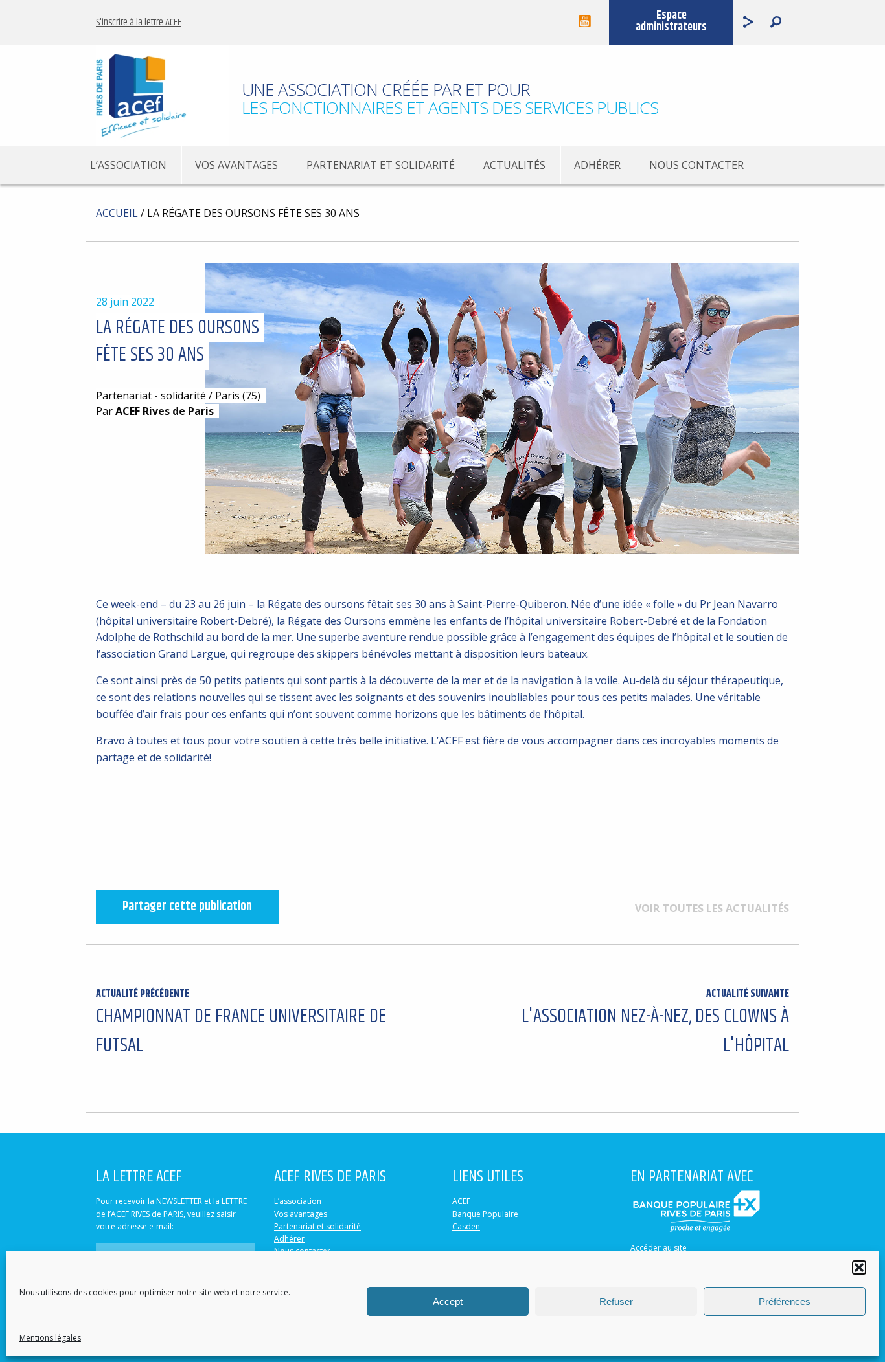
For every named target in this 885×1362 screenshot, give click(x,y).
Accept (448, 1301)
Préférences (784, 1301)
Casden (466, 1226)
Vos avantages (236, 165)
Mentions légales (50, 1337)
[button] (859, 1267)
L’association (128, 165)
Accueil (117, 213)
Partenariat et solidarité (380, 165)
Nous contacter (696, 165)
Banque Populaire (485, 1214)
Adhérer (597, 165)
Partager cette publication (187, 907)
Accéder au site (658, 1247)
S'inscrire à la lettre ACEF (138, 22)
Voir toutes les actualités (712, 908)
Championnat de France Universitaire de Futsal (241, 1023)
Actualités (514, 165)
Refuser (616, 1301)
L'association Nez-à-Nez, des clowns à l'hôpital (655, 1023)
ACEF (461, 1201)
